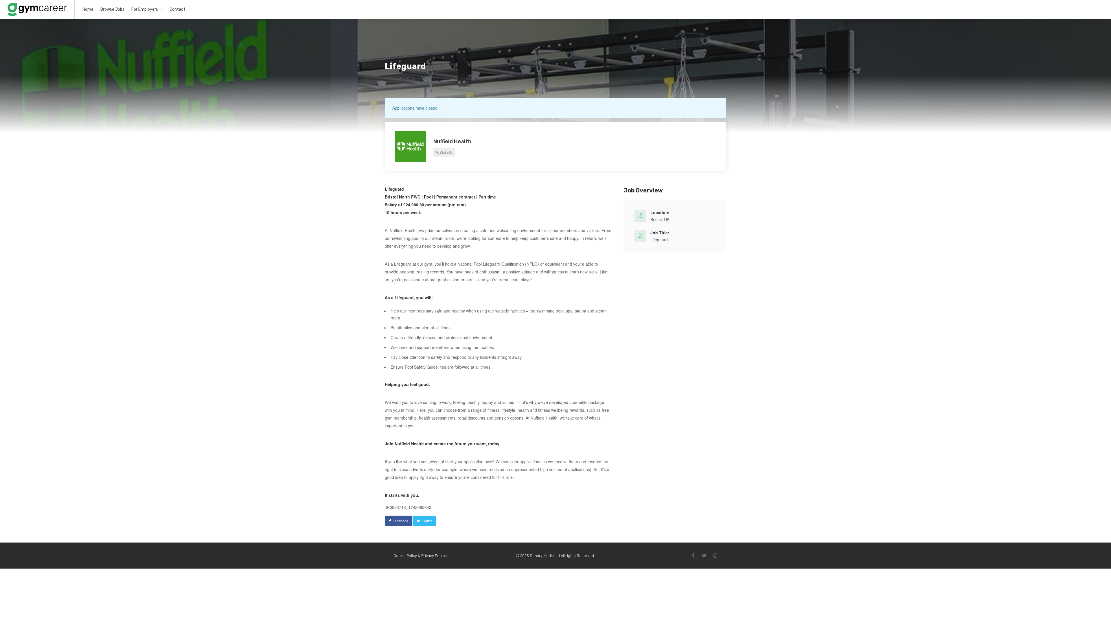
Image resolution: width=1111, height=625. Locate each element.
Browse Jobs (112, 9)
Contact (177, 9)
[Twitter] (704, 555)
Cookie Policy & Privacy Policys (420, 556)
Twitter (427, 520)
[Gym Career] (37, 15)
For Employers (144, 9)
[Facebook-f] (693, 555)
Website (446, 152)
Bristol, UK (659, 219)
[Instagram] (715, 555)
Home (87, 9)
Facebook (400, 520)
